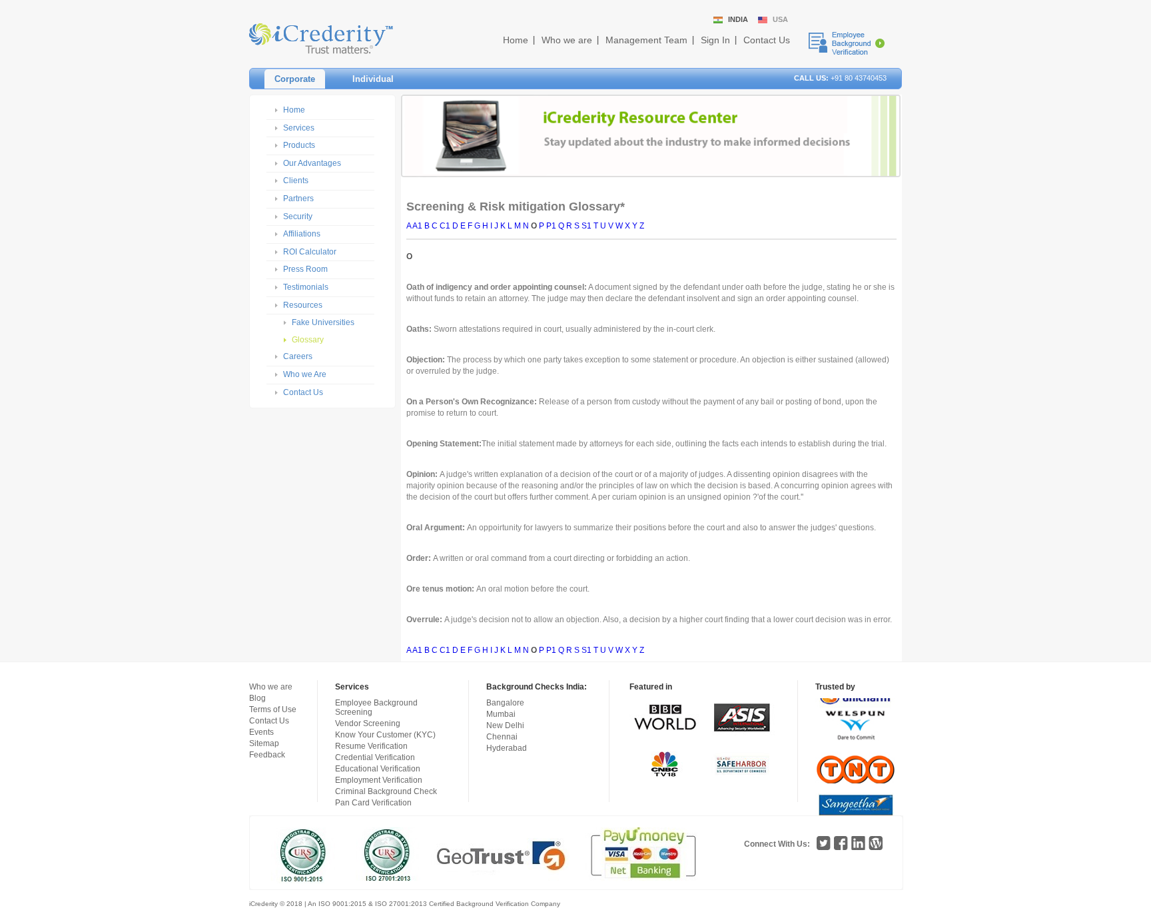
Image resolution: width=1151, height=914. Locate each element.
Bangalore (505, 702)
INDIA (738, 19)
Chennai (502, 736)
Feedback (267, 754)
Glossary (308, 339)
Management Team (646, 40)
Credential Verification (375, 757)
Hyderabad (506, 748)
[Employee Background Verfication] (847, 43)
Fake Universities (323, 322)
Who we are (567, 40)
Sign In (715, 40)
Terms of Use (272, 709)
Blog (257, 698)
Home (515, 40)
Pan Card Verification (373, 802)
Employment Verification (378, 780)
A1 (417, 225)
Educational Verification (377, 768)
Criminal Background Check (386, 791)
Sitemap (264, 743)
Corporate (294, 79)
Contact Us (766, 40)
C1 (445, 225)
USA (780, 19)
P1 (551, 225)
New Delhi (505, 725)
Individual (373, 79)
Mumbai (501, 714)
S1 (586, 225)
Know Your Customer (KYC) (385, 734)
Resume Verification (371, 746)
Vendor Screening (367, 723)
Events (261, 732)
